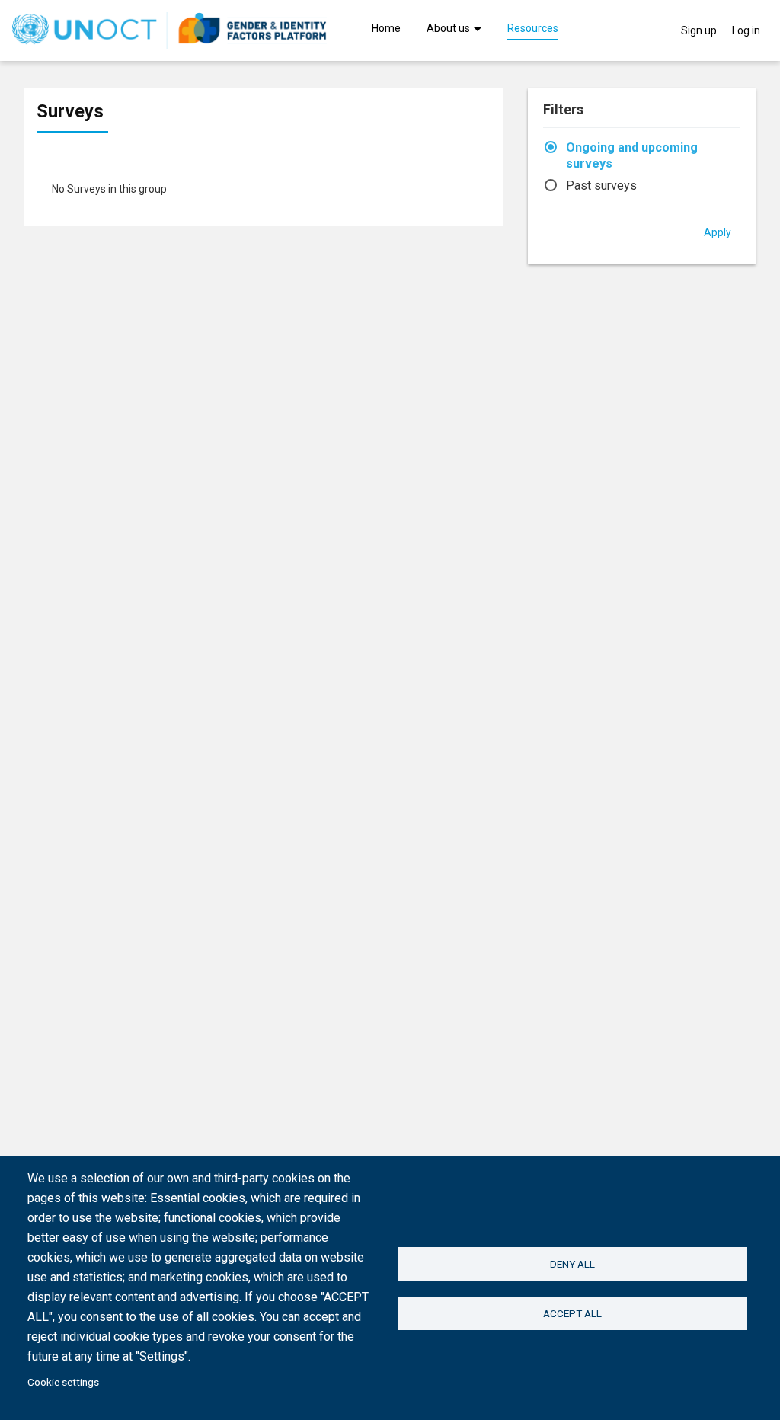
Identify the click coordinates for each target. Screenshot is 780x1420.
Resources (532, 29)
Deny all (572, 1264)
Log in (746, 30)
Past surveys (601, 185)
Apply (717, 232)
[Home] (169, 30)
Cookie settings (63, 1382)
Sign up (699, 30)
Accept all (572, 1313)
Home (386, 29)
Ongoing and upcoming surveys (632, 155)
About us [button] (449, 29)
